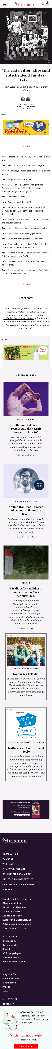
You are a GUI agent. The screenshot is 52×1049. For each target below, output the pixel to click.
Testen (40, 4)
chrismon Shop (11, 978)
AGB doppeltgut (11, 953)
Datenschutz (9, 945)
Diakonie (26, 583)
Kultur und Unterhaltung (16, 919)
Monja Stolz (22, 455)
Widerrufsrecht (11, 957)
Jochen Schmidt (28, 105)
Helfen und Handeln (14, 907)
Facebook (40, 325)
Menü (4, 6)
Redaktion (8, 1003)
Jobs (5, 991)
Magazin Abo (9, 974)
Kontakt (7, 949)
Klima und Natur (12, 911)
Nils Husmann (23, 628)
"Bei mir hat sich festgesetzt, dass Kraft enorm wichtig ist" (26, 428)
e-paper (7, 889)
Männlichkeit (28, 419)
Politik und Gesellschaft (16, 924)
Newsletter (10, 853)
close (49, 1008)
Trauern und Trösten (14, 928)
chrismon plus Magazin (18, 884)
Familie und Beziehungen (17, 899)
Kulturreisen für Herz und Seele (26, 750)
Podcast (7, 859)
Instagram (28, 325)
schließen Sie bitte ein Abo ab (19, 318)
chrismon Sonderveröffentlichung (26, 742)
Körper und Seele (12, 915)
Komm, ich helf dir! (26, 674)
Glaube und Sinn (12, 903)
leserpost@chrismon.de (32, 321)
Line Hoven (30, 106)
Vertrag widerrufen (13, 961)
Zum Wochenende (14, 869)
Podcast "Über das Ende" (26, 501)
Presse (6, 986)
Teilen (25, 147)
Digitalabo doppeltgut (17, 879)
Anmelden (47, 3)
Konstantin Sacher (23, 537)
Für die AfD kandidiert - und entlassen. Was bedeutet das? (26, 592)
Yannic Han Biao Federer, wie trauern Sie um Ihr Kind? (26, 510)
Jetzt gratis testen (26, 1046)
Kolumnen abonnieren (17, 874)
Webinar (8, 864)
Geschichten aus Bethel (26, 668)
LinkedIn (23, 328)
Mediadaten (9, 982)
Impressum (9, 941)
